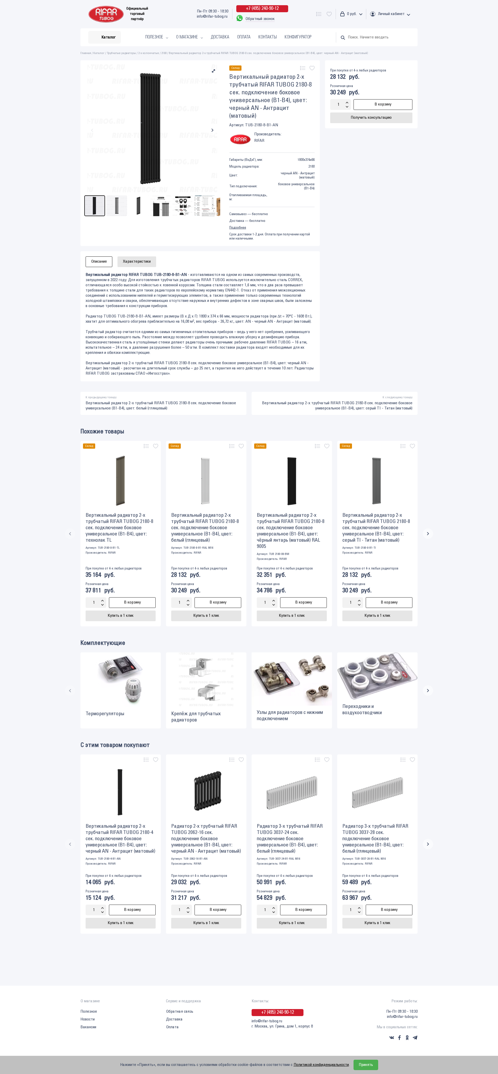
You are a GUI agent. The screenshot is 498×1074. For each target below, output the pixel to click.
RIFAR (112, 552)
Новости (87, 1019)
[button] (213, 71)
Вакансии (88, 1027)
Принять (366, 1065)
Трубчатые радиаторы (121, 53)
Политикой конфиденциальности (321, 1065)
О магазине (187, 37)
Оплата (244, 37)
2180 (164, 53)
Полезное (154, 37)
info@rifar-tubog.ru (212, 16)
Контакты (267, 37)
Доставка (220, 37)
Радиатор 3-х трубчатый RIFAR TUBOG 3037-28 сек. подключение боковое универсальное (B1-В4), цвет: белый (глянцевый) (375, 839)
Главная (85, 53)
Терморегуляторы (105, 714)
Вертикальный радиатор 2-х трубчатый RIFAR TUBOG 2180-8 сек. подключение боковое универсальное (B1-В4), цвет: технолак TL (119, 528)
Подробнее (237, 227)
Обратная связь (179, 1011)
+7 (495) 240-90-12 (262, 8)
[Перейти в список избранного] (329, 14)
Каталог (99, 53)
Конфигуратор (298, 37)
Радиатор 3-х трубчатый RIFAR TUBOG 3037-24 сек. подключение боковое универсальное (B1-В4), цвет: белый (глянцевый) (290, 839)
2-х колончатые (148, 53)
